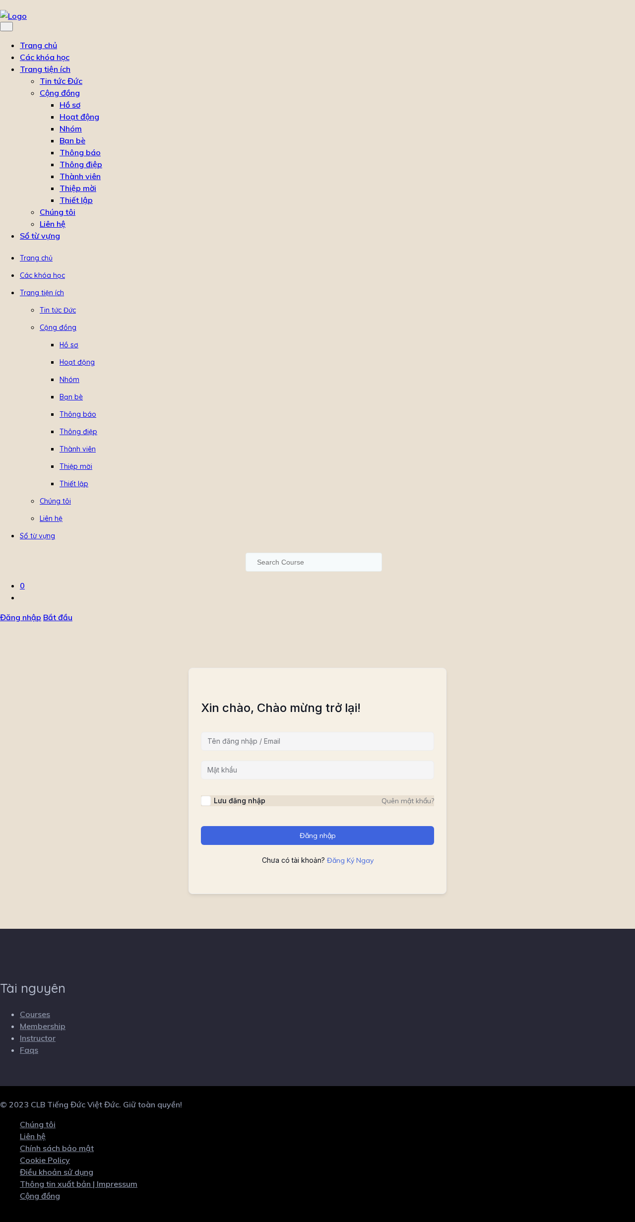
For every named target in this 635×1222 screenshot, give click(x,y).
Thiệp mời (78, 188)
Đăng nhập (20, 617)
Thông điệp (81, 164)
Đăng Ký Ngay (350, 860)
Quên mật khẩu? (407, 800)
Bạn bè (72, 140)
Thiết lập (76, 200)
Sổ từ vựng (40, 236)
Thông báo (80, 152)
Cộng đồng (60, 93)
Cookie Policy (45, 1160)
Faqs (29, 1050)
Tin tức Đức (61, 81)
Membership (42, 1026)
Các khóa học (44, 57)
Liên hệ (52, 224)
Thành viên (80, 176)
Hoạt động (79, 117)
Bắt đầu (57, 617)
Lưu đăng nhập (239, 800)
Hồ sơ (70, 105)
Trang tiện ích (45, 69)
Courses (35, 1014)
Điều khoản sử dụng (56, 1172)
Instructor (38, 1038)
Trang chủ (38, 45)
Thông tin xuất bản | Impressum (78, 1184)
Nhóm (71, 128)
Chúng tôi (57, 212)
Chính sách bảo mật (57, 1148)
